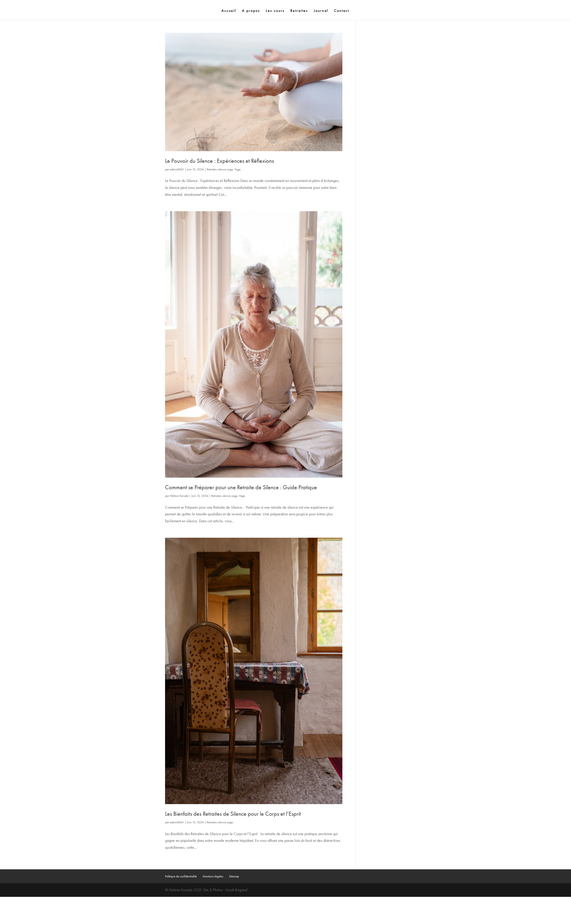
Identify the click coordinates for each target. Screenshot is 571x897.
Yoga (237, 169)
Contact (341, 11)
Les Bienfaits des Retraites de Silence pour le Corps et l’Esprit (233, 814)
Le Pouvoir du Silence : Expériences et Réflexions (219, 161)
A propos (251, 11)
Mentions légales (213, 876)
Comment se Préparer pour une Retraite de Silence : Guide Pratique (241, 487)
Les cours (275, 11)
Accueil (228, 11)
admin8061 (177, 169)
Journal (321, 11)
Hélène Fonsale (179, 496)
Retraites (299, 11)
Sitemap (234, 876)
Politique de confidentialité (181, 876)
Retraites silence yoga (220, 169)
